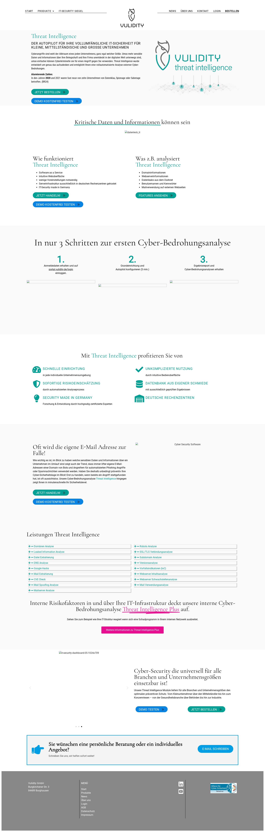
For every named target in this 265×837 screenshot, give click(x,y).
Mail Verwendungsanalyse (154, 584)
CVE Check (40, 579)
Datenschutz (88, 811)
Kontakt (203, 11)
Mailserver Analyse (44, 590)
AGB (83, 807)
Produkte (44, 11)
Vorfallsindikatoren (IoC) (153, 568)
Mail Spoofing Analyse (46, 584)
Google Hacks (41, 568)
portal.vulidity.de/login (61, 269)
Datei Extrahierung (44, 557)
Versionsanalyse (148, 562)
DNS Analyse (41, 562)
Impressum (87, 814)
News (172, 11)
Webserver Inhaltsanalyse (153, 573)
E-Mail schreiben (215, 749)
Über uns (187, 11)
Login (217, 11)
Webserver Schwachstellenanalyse (158, 579)
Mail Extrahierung (43, 573)
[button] (45, 11)
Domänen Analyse (44, 546)
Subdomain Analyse (150, 557)
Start (29, 11)
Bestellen (232, 11)
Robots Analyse (148, 546)
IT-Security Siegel (71, 11)
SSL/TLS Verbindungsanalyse (156, 551)
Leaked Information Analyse (49, 551)
